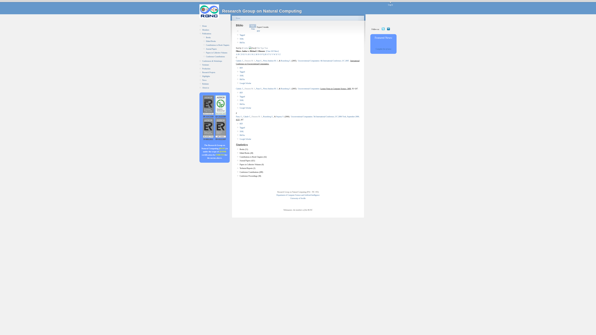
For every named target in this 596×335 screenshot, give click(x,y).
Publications (206, 34)
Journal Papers (211, 49)
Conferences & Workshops (212, 61)
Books (208, 37)
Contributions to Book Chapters (217, 45)
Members (205, 30)
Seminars (205, 65)
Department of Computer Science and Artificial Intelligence (298, 195)
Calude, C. (240, 61)
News (204, 80)
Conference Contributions (215, 57)
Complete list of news (383, 49)
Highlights (206, 76)
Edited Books (211, 41)
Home (204, 26)
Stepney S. (280, 117)
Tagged (242, 35)
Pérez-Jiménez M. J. (270, 61)
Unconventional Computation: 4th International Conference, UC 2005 (323, 61)
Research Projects (208, 72)
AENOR (222, 151)
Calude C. (247, 117)
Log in (390, 5)
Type (262, 48)
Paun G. (259, 61)
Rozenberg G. (286, 61)
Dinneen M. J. (250, 61)
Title (258, 48)
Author (245, 48)
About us (205, 88)
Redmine (205, 84)
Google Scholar (245, 83)
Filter (253, 29)
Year (266, 48)
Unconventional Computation (308, 89)
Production (206, 69)
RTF (258, 31)
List (252, 26)
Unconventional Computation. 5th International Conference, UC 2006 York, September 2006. (325, 117)
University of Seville (298, 198)
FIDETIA (220, 155)
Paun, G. (239, 117)
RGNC (222, 148)
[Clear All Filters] (272, 51)
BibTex (242, 43)
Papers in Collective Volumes (216, 53)
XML (242, 39)
